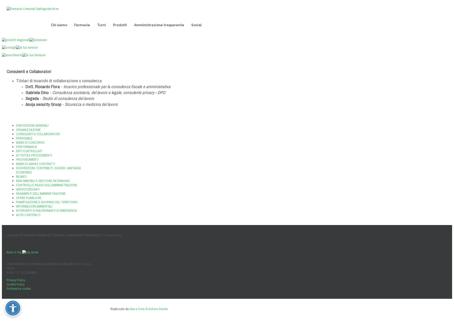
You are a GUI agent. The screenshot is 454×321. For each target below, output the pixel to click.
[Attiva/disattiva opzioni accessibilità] (13, 308)
